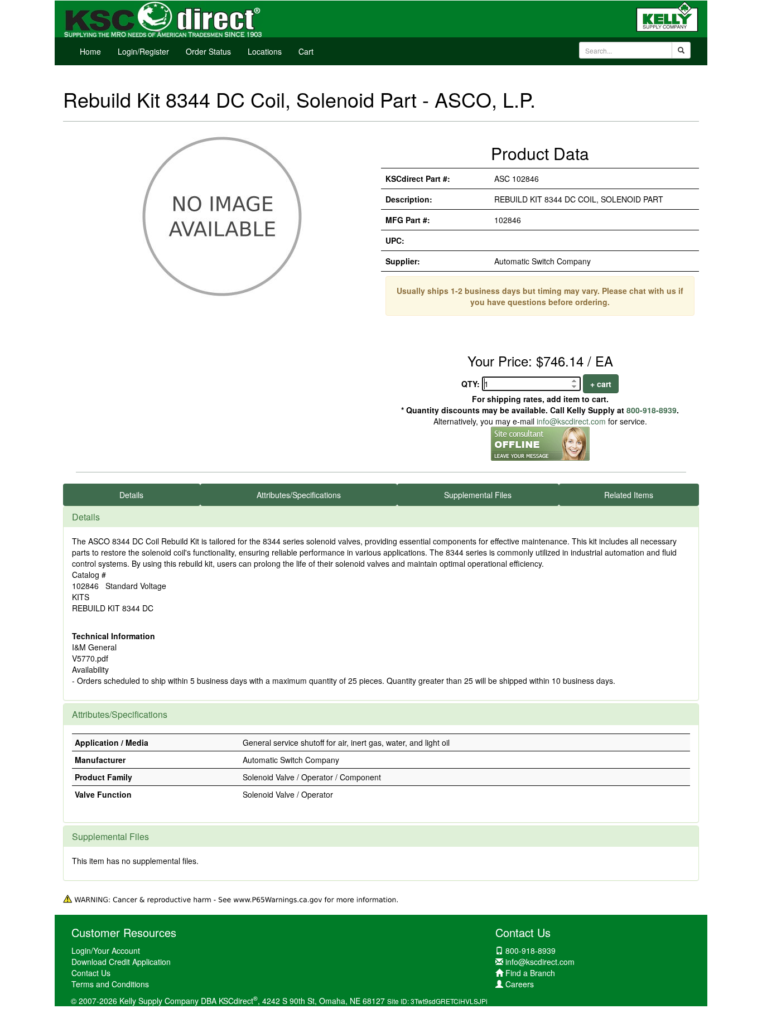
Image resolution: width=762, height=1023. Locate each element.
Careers (519, 984)
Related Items (628, 494)
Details (131, 494)
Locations (265, 51)
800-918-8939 (651, 410)
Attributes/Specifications (299, 494)
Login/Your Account (105, 950)
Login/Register (143, 51)
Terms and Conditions (110, 984)
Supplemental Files (478, 494)
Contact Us (90, 972)
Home (90, 51)
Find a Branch (530, 972)
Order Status (208, 51)
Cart (306, 51)
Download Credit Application (121, 961)
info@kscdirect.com (571, 421)
